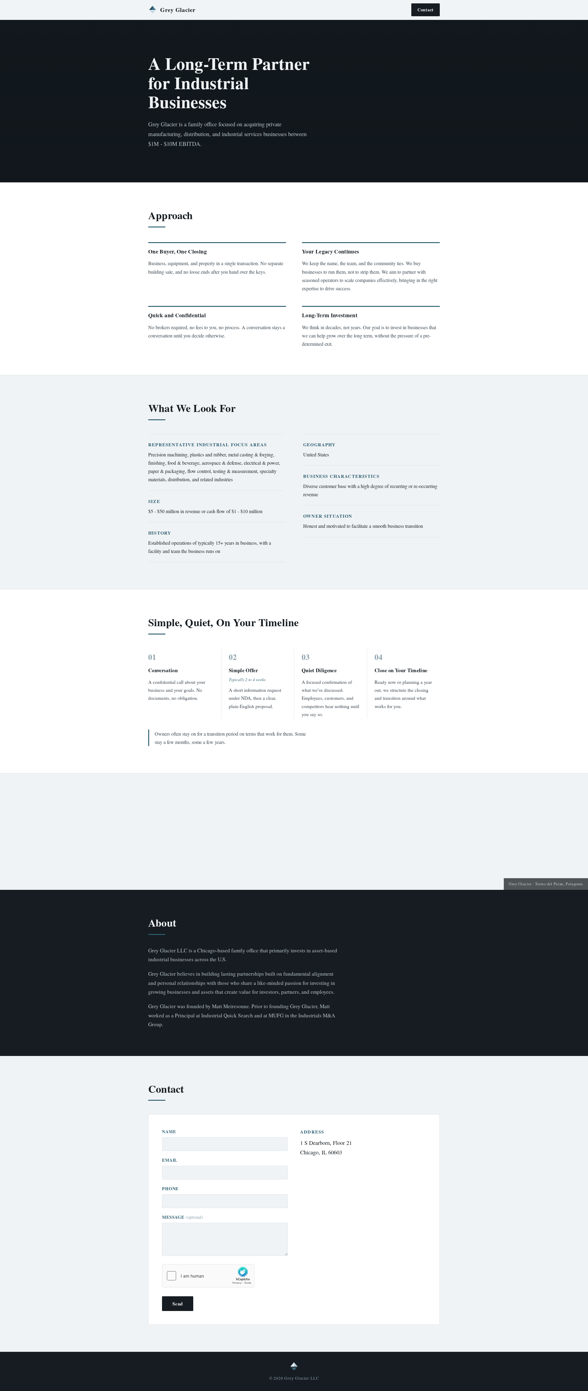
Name (169, 1131)
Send (177, 1303)
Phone (170, 1188)
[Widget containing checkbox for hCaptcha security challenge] (208, 1275)
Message (182, 1217)
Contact (425, 9)
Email (169, 1160)
